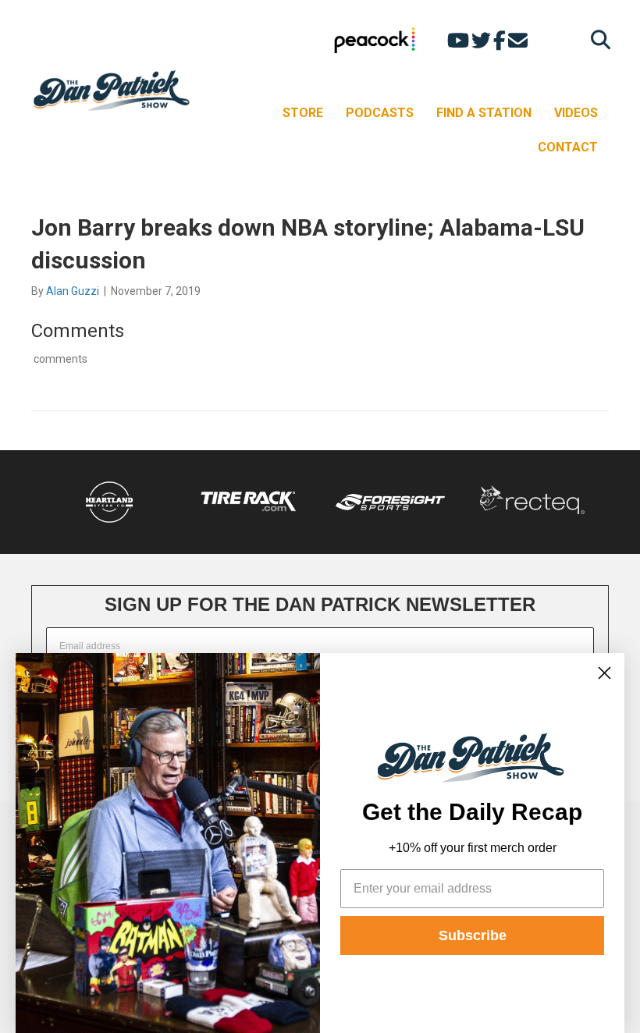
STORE (303, 112)
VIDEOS (576, 112)
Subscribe (473, 935)
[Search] (597, 39)
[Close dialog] (604, 673)
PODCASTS (380, 112)
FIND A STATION (484, 112)
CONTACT (568, 147)
